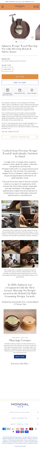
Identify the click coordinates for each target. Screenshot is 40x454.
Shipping (11, 61)
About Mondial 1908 (19, 424)
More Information (19, 418)
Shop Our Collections (19, 412)
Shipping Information (19, 137)
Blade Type (6, 65)
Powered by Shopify (20, 446)
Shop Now (20, 356)
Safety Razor (7, 69)
